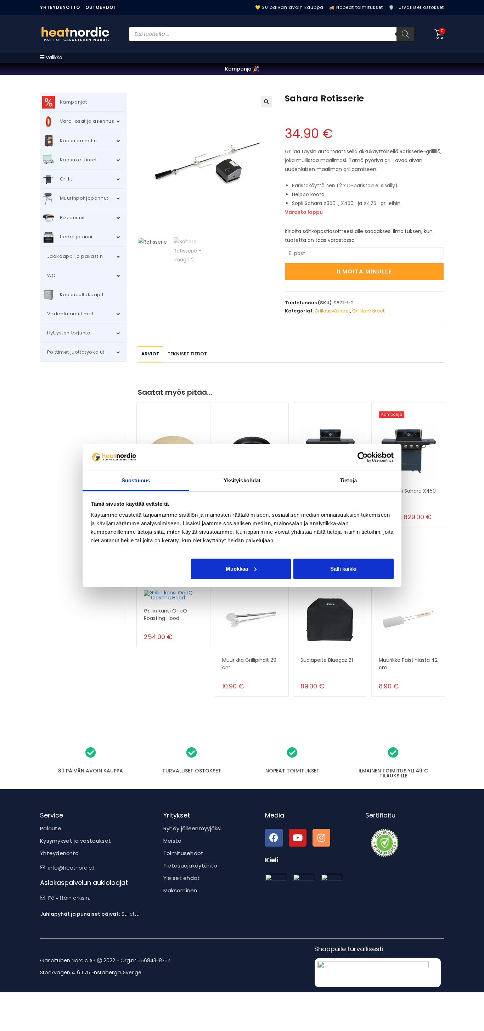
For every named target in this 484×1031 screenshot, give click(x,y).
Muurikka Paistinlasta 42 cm (408, 663)
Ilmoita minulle (364, 271)
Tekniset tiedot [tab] (187, 354)
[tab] (150, 354)
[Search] (405, 34)
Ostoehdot (101, 7)
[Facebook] (274, 838)
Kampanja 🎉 (242, 68)
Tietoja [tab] (348, 480)
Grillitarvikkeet (368, 310)
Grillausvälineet (332, 310)
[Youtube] (297, 838)
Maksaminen (180, 890)
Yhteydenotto (60, 7)
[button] (266, 101)
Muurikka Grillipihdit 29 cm (249, 663)
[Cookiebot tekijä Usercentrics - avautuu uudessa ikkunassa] (363, 457)
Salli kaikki (343, 569)
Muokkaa (237, 569)
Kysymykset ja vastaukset (75, 840)
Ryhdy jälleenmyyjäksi (192, 828)
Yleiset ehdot (181, 878)
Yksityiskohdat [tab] (242, 480)
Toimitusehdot (183, 853)
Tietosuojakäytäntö (190, 865)
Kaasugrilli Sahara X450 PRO (407, 494)
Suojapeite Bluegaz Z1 (326, 660)
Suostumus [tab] (136, 480)
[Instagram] (321, 838)
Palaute (50, 828)
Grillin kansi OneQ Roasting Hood (165, 614)
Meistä (172, 840)
